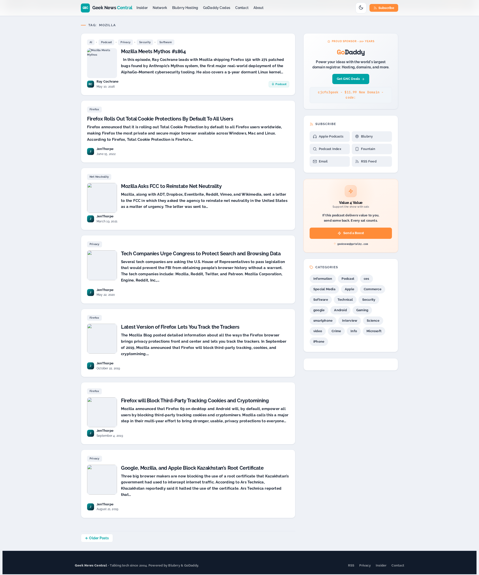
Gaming (362, 310)
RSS (351, 565)
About (258, 8)
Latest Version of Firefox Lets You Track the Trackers (180, 327)
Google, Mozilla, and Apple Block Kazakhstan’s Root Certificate (192, 468)
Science (373, 320)
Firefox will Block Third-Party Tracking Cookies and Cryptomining (195, 401)
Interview (349, 320)
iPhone (318, 341)
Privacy (125, 42)
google (319, 310)
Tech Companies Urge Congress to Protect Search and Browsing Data (200, 254)
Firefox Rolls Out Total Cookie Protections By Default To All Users (160, 119)
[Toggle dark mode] (361, 7)
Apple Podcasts (331, 136)
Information (322, 279)
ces (366, 279)
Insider (142, 8)
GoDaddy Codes (216, 8)
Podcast (106, 42)
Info (354, 331)
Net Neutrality (99, 176)
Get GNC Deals (348, 79)
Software (165, 42)
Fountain (368, 149)
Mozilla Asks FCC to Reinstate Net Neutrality (171, 186)
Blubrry (367, 136)
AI (91, 42)
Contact (241, 8)
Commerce (372, 289)
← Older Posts (97, 538)
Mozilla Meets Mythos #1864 (153, 51)
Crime (336, 331)
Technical (345, 299)
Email (323, 161)
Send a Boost (353, 233)
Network (160, 8)
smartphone (323, 320)
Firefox (94, 109)
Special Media (324, 289)
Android (340, 310)
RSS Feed (368, 161)
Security (145, 42)
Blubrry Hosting (185, 8)
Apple (349, 289)
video (317, 331)
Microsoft (373, 331)
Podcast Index (330, 149)
